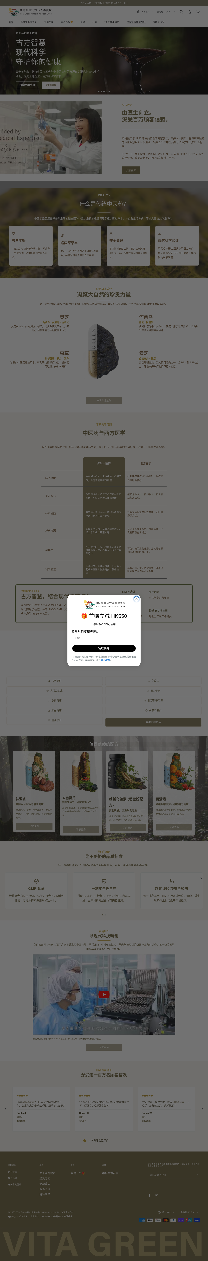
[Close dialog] (136, 598)
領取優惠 (104, 648)
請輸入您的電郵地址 (85, 631)
